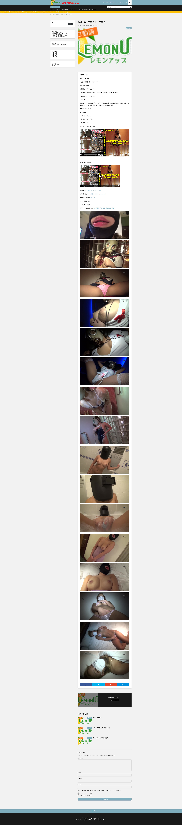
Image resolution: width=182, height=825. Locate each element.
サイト (79, 784)
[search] (130, 7)
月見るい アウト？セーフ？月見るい (60, 35)
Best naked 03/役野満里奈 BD (58, 36)
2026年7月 (54, 52)
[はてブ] (123, 684)
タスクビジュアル (54, 9)
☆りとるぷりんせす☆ (108, 2)
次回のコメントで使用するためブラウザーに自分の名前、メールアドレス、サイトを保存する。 (100, 790)
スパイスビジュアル (83, 9)
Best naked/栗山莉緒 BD (57, 32)
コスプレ (103, 208)
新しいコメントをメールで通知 (85, 793)
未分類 (57, 14)
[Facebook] (86, 684)
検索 (53, 22)
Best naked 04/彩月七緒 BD (101, 738)
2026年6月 (54, 53)
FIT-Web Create (90, 819)
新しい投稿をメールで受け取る (85, 795)
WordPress (103, 819)
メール (80, 778)
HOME (53, 14)
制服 (113, 208)
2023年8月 (54, 56)
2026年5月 (54, 54)
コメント (80, 758)
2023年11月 (54, 55)
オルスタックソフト (63, 9)
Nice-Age (92, 197)
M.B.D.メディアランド (74, 9)
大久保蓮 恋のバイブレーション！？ (60, 33)
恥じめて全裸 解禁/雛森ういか (101, 728)
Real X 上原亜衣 (97, 717)
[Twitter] (98, 684)
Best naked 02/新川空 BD (57, 34)
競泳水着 (108, 208)
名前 (79, 772)
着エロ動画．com (95, 818)
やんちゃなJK (92, 9)
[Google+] (111, 684)
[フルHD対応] (96, 208)
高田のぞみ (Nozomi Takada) (98, 194)
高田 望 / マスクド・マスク (66, 14)
